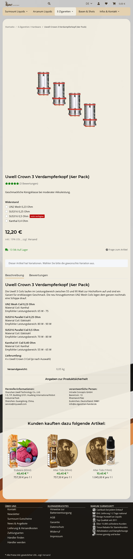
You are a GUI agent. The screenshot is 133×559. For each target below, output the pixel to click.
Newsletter (13, 514)
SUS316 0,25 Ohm (19, 211)
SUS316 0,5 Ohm (26, 216)
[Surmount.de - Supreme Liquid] (12, 3)
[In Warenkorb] (7, 37)
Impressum (56, 536)
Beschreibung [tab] (14, 275)
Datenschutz (57, 526)
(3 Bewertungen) (29, 183)
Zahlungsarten (15, 532)
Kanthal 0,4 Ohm (18, 220)
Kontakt (11, 509)
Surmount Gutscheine (19, 518)
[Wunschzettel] (106, 3)
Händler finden (15, 537)
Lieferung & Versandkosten (22, 528)
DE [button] (87, 3)
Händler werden (16, 542)
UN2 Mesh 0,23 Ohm (21, 206)
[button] (63, 3)
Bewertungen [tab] (38, 275)
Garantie (55, 522)
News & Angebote (17, 523)
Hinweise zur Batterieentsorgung (61, 511)
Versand (32, 239)
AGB (52, 517)
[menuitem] (16, 11)
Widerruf (55, 531)
